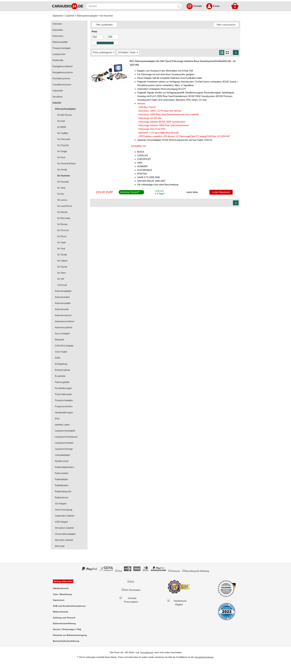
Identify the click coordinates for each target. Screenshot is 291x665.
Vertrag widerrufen (63, 581)
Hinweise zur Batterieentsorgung (70, 635)
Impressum (58, 600)
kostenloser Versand (129, 192)
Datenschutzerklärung (64, 623)
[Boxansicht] (227, 52)
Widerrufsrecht (60, 611)
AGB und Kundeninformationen (69, 606)
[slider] (94, 43)
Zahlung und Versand (64, 617)
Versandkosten (146, 652)
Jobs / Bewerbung (62, 594)
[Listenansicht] (221, 52)
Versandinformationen (204, 657)
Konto (216, 6)
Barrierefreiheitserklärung (66, 641)
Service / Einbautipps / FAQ (67, 629)
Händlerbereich (61, 588)
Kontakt (197, 6)
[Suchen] (179, 6)
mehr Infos (192, 192)
